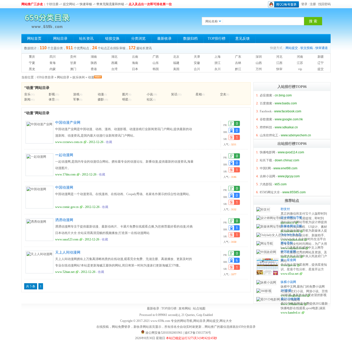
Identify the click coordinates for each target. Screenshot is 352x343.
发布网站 (185, 308)
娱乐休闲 (78, 77)
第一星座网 (288, 260)
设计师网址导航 (291, 217)
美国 (176, 69)
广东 (238, 56)
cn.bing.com (283, 95)
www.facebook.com (287, 111)
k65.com (281, 184)
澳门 (73, 69)
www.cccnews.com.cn (68, 142)
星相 (199, 94)
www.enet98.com (285, 168)
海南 (135, 63)
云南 (135, 56)
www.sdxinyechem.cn (296, 135)
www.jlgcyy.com (289, 176)
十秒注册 (52, 4)
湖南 (94, 56)
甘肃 (73, 63)
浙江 (217, 63)
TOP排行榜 (216, 38)
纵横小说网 (288, 282)
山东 (156, 63)
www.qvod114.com (291, 152)
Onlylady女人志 (291, 234)
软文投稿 (306, 48)
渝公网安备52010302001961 (163, 332)
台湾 (114, 69)
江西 (279, 63)
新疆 (320, 56)
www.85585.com (294, 192)
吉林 (238, 63)
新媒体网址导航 (291, 226)
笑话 (174, 94)
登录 (304, 4)
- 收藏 (107, 142)
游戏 (76, 94)
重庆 (32, 56)
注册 (313, 4)
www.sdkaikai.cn (286, 127)
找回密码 (324, 4)
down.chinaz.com (287, 160)
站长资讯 (86, 38)
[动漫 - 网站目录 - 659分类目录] (47, 21)
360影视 (286, 290)
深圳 (259, 56)
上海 (217, 56)
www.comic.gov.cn (67, 207)
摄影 (101, 99)
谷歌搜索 (266, 119)
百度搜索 (266, 103)
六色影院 (266, 184)
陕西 (94, 63)
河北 (279, 56)
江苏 (300, 63)
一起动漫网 (64, 155)
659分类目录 (45, 77)
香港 (94, 69)
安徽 (197, 63)
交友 (223, 94)
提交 (320, 69)
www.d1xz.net (289, 273)
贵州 (73, 56)
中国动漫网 (64, 187)
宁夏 (32, 63)
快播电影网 (267, 152)
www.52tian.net (64, 272)
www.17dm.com (65, 174)
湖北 (114, 56)
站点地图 (199, 308)
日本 (135, 69)
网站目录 (60, 38)
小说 (150, 94)
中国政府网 (288, 251)
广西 (156, 56)
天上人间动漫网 (67, 252)
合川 (197, 69)
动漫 (91, 77)
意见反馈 (242, 38)
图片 (125, 94)
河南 (300, 56)
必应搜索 (266, 95)
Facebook (266, 111)
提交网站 (69, 4)
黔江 (238, 69)
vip (300, 69)
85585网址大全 (270, 192)
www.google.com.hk (289, 119)
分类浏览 (138, 38)
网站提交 (292, 48)
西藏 (114, 63)
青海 (52, 63)
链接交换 (112, 38)
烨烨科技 (266, 127)
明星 (125, 99)
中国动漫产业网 (67, 122)
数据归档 (190, 38)
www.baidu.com (286, 103)
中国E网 (265, 168)
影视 (52, 94)
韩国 (156, 69)
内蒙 (52, 69)
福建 (176, 63)
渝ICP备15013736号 (198, 332)
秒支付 (285, 209)
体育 (52, 99)
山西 (259, 63)
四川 (52, 56)
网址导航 (287, 243)
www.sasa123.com (66, 239)
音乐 (27, 94)
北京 (176, 56)
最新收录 (164, 38)
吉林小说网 (267, 176)
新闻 (27, 99)
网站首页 (34, 38)
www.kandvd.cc (290, 312)
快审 (279, 69)
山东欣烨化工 (269, 135)
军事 (76, 99)
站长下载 (266, 160)
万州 (259, 69)
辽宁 (320, 63)
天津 (197, 56)
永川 (217, 69)
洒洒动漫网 (64, 220)
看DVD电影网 (290, 299)
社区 (150, 99)
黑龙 (32, 69)
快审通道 (321, 48)
